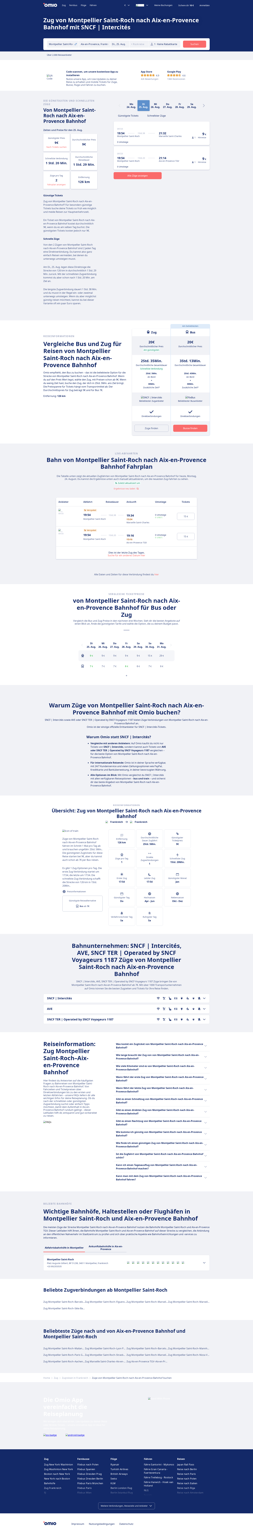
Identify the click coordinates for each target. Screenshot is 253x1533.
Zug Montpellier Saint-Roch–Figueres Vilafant (110, 1301)
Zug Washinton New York (58, 1469)
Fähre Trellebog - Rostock (158, 1477)
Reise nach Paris (186, 1474)
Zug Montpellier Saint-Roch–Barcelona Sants (68, 1301)
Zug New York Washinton (58, 1464)
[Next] (203, 105)
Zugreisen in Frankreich (75, 1377)
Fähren (93, 5)
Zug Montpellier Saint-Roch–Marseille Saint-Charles (154, 1301)
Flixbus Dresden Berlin (90, 1478)
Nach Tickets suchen (56, 147)
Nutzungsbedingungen (102, 1524)
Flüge (83, 5)
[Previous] (82, 645)
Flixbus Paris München (90, 1483)
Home (46, 1377)
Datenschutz (126, 1524)
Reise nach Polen (187, 1478)
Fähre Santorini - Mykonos (159, 1464)
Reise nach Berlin (187, 1469)
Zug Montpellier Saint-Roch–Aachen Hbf (65, 1361)
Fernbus (73, 5)
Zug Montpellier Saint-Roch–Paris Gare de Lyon (69, 1354)
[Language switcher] (142, 5)
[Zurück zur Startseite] (52, 5)
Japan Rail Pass (185, 1464)
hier (156, 574)
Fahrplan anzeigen (56, 184)
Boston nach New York (57, 1474)
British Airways (119, 1474)
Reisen (181, 1459)
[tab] (128, 115)
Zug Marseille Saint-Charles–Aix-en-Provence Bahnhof (114, 1361)
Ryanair (115, 1464)
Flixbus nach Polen (88, 1464)
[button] (120, 44)
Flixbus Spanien (86, 1469)
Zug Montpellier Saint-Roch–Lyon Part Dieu (109, 1348)
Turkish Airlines (119, 1469)
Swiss (114, 1478)
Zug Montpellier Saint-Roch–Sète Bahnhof (66, 1308)
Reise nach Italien (187, 1483)
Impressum (77, 1524)
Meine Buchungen (163, 5)
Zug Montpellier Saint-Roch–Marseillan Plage (193, 1301)
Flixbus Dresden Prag (89, 1474)
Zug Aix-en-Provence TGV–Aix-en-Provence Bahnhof (154, 1361)
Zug (64, 5)
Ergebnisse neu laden (124, 488)
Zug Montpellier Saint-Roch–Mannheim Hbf (192, 1348)
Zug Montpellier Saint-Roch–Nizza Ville (189, 1354)
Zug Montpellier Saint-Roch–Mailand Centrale (68, 1348)
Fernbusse (83, 1459)
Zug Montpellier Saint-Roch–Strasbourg (107, 1354)
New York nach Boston (57, 1478)
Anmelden (205, 5)
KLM (113, 1483)
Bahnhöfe (49, 1483)
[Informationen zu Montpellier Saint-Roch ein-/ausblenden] (204, 1263)
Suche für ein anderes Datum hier (126, 555)
